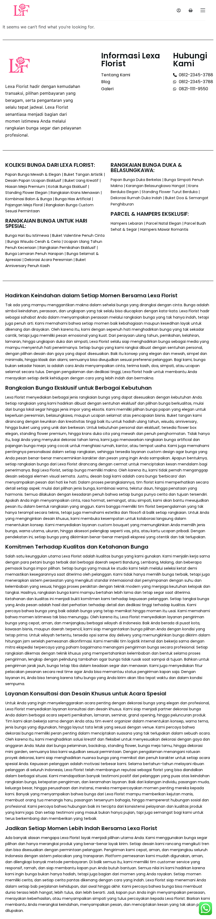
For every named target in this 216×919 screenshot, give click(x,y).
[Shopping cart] (191, 10)
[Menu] (202, 10)
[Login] (179, 10)
